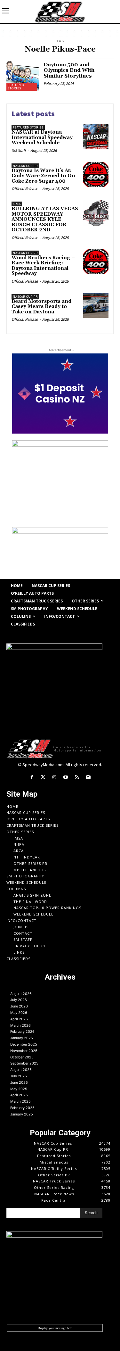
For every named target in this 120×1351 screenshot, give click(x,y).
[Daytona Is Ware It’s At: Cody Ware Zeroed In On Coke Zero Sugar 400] (95, 174)
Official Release (25, 188)
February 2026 (22, 1031)
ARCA (17, 204)
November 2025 (23, 1050)
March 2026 (20, 1025)
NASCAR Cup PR (25, 166)
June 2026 (19, 1006)
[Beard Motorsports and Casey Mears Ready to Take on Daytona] (95, 305)
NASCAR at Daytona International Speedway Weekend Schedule (42, 137)
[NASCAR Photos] (88, 777)
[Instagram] (54, 777)
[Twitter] (43, 777)
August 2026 (21, 993)
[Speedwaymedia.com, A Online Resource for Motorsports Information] (60, 11)
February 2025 (22, 1108)
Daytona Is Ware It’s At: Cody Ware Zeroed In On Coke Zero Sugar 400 (43, 176)
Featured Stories (16, 86)
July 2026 (18, 1000)
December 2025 (23, 1044)
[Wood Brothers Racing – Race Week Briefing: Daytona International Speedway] (95, 262)
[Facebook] (32, 777)
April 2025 (19, 1095)
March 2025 (20, 1101)
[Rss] (77, 777)
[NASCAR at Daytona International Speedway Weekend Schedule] (95, 136)
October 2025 (22, 1057)
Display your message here (55, 1328)
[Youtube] (66, 777)
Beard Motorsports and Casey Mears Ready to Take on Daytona (41, 306)
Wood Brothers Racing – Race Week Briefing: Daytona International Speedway (43, 266)
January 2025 (21, 1114)
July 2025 (18, 1076)
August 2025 (21, 1069)
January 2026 (21, 1038)
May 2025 (18, 1089)
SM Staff (19, 150)
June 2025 (19, 1082)
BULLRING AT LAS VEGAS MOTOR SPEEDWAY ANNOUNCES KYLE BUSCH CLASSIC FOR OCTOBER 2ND (45, 219)
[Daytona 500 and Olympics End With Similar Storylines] (22, 75)
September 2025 (24, 1063)
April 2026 (19, 1019)
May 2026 (18, 1012)
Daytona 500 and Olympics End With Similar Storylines (69, 70)
